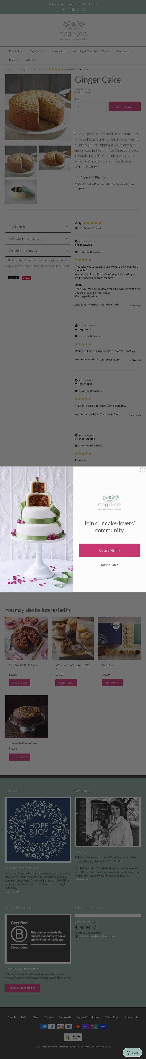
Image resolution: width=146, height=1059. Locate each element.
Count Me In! (109, 550)
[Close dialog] (142, 470)
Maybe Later (109, 565)
